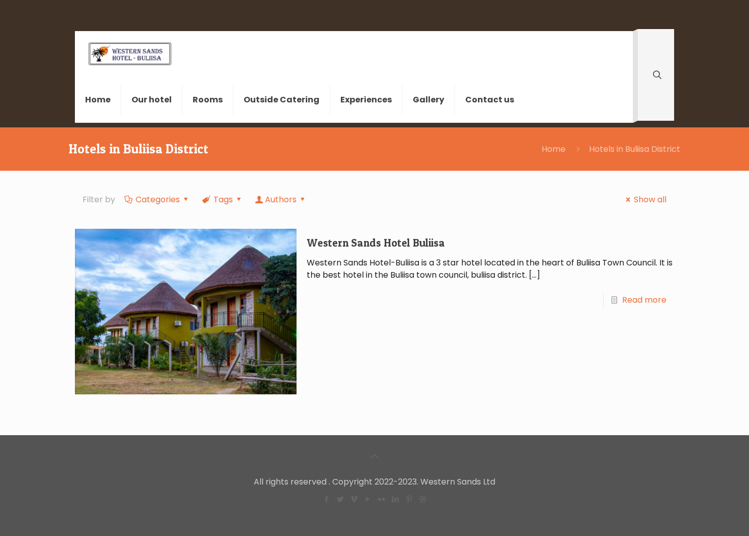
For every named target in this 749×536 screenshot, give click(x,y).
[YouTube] (367, 499)
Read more (644, 300)
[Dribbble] (422, 499)
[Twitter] (340, 499)
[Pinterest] (409, 499)
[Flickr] (381, 499)
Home (554, 149)
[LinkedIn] (395, 499)
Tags (223, 199)
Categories (158, 199)
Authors (281, 199)
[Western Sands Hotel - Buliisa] (130, 54)
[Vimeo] (354, 499)
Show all (650, 199)
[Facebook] (326, 499)
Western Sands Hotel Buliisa (376, 242)
